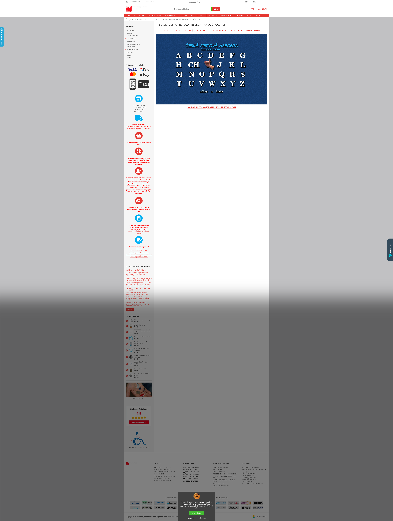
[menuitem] (130, 15)
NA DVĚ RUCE (194, 107)
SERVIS (129, 58)
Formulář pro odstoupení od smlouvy (139, 255)
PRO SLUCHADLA (132, 49)
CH (189, 30)
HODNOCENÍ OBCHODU (221, 483)
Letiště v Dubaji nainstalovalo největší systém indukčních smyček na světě (139, 279)
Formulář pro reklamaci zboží (139, 253)
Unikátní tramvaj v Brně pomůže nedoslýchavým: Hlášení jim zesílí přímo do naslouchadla (137, 304)
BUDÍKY (129, 33)
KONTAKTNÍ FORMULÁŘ (221, 486)
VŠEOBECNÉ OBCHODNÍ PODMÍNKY (225, 474)
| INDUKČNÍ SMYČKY (172, 498)
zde (196, 508)
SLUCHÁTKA (131, 41)
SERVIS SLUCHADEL (219, 472)
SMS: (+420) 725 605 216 (162, 469)
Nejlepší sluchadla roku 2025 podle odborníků (138, 289)
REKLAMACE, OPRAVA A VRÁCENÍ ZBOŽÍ (224, 480)
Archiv (129, 309)
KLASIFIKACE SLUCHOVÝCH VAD (252, 483)
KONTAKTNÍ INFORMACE (162, 480)
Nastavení (190, 518)
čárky (257, 30)
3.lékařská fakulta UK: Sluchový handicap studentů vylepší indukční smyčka (138, 298)
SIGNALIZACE (131, 30)
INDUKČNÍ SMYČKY (133, 44)
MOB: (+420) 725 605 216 (162, 467)
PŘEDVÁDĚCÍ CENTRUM (162, 478)
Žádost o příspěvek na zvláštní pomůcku (138, 232)
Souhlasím (197, 513)
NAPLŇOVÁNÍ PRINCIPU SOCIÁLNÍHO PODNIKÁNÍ (254, 470)
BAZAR (129, 55)
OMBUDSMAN (247, 481)
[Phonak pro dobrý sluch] (147, 507)
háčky (249, 30)
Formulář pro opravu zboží (139, 257)
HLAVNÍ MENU (228, 107)
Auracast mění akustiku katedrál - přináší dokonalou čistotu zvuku (137, 293)
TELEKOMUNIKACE (133, 36)
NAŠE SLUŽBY (217, 469)
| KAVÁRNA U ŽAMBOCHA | (218, 498)
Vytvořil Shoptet (262, 516)
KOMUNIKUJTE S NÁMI (220, 467)
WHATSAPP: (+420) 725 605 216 (164, 472)
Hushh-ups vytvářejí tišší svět (136, 270)
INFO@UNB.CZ (159, 474)
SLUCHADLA (131, 47)
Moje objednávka (194, 2)
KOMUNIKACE (131, 38)
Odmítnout (202, 518)
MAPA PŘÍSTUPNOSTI (249, 479)
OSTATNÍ (130, 52)
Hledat (215, 9)
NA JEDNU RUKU (211, 107)
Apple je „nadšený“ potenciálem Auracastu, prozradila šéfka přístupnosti (137, 274)
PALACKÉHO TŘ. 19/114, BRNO (164, 476)
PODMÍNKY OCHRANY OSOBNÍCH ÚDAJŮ (224, 476)
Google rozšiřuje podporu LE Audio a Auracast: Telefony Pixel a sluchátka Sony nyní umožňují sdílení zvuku (138, 284)
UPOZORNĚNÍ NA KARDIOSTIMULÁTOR (249, 476)
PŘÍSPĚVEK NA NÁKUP (249, 473)
